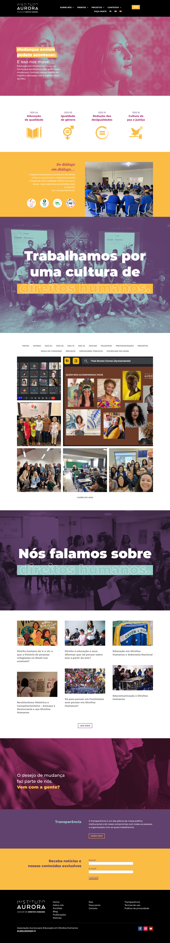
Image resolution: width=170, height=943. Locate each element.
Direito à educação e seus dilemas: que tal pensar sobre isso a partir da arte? (84, 654)
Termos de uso (132, 905)
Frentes (81, 7)
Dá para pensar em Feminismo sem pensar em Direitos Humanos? (84, 702)
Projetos (97, 7)
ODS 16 (81, 346)
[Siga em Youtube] (151, 928)
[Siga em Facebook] (140, 928)
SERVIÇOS (71, 351)
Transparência (132, 902)
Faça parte (100, 11)
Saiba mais (97, 836)
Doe (91, 902)
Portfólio (57, 908)
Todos (25, 346)
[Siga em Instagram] (145, 928)
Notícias (57, 918)
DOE (136, 7)
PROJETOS (143, 346)
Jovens (37, 346)
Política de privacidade (137, 908)
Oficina (93, 346)
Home (56, 902)
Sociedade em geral (118, 351)
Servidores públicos (91, 351)
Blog (55, 911)
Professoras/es (125, 346)
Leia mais (85, 725)
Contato (93, 908)
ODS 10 (70, 346)
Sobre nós (66, 7)
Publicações (59, 914)
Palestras (106, 346)
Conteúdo (113, 7)
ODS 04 (48, 346)
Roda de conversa (51, 351)
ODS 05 (59, 346)
